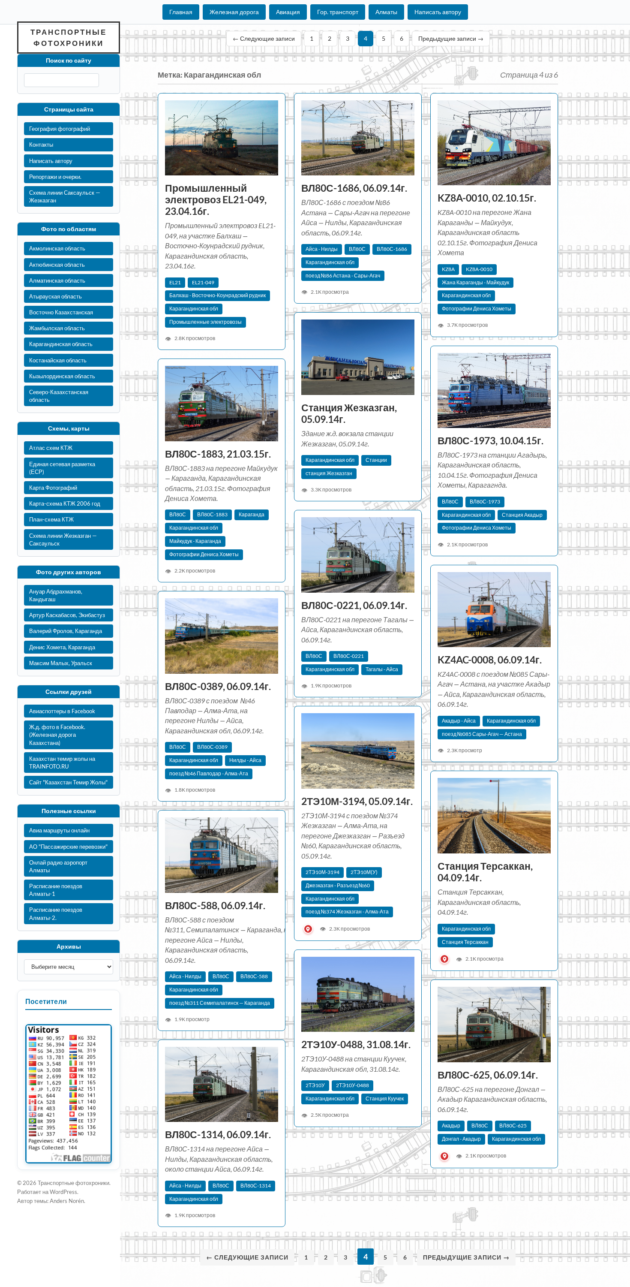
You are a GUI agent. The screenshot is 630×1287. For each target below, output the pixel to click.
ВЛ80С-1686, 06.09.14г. (354, 188)
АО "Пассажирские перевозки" (68, 846)
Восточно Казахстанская (61, 312)
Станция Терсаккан (465, 942)
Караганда (251, 514)
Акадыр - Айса (459, 720)
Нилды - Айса (245, 760)
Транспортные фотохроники (68, 37)
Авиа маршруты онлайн (59, 830)
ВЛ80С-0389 (212, 747)
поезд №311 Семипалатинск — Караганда (219, 1003)
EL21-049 (203, 282)
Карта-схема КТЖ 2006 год (64, 503)
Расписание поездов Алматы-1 (55, 890)
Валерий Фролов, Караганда (65, 630)
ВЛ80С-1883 (212, 514)
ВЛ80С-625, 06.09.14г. (489, 1075)
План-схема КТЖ (51, 519)
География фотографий (59, 128)
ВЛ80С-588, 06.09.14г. (215, 905)
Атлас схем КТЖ (50, 447)
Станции (376, 460)
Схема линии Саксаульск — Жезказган (64, 196)
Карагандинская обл (193, 308)
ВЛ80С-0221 (348, 656)
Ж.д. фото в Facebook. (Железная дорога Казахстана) (57, 734)
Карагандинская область (61, 344)
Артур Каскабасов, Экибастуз (67, 615)
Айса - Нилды (322, 249)
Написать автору (437, 11)
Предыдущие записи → (450, 38)
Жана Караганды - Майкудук (475, 282)
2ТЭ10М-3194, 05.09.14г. (357, 801)
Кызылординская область (62, 376)
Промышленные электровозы (205, 322)
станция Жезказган (329, 473)
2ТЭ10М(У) (364, 872)
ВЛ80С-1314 (255, 1185)
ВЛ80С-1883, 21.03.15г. (218, 454)
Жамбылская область (57, 328)
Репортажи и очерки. (55, 176)
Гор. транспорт (337, 11)
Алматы (386, 11)
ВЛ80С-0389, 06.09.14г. (218, 686)
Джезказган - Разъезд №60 (338, 885)
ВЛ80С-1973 (485, 501)
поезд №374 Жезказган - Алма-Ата (347, 911)
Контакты (41, 144)
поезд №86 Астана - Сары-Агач (343, 275)
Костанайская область (58, 360)
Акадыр (451, 1125)
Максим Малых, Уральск (60, 663)
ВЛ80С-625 (513, 1125)
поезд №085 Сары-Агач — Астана (482, 734)
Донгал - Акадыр (461, 1139)
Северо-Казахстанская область (58, 396)
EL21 (175, 282)
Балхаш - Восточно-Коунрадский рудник (217, 295)
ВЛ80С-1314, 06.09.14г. (218, 1134)
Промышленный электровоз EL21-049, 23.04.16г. (216, 199)
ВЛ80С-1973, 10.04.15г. (490, 440)
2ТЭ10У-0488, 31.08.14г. (356, 1044)
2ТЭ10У (315, 1085)
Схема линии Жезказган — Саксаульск (63, 539)
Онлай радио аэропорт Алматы (58, 866)
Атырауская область (55, 296)
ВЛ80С (357, 249)
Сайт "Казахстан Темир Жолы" (68, 782)
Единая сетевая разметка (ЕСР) (62, 468)
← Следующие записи (264, 38)
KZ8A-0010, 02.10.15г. (487, 198)
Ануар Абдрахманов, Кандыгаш (55, 595)
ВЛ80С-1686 (392, 249)
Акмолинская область (57, 248)
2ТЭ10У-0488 (352, 1085)
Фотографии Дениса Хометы (476, 308)
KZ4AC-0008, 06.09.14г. (490, 660)
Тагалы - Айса (382, 669)
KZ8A (448, 269)
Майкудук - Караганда (195, 541)
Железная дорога (234, 11)
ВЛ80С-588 (254, 976)
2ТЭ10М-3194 (322, 872)
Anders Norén (67, 1200)
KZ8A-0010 (479, 269)
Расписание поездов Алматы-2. (55, 913)
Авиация (288, 11)
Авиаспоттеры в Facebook (62, 711)
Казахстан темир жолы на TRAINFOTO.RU (62, 762)
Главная (180, 11)
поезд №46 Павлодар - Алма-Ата (208, 773)
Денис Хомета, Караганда (62, 647)
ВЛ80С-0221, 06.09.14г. (354, 605)
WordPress (63, 1191)
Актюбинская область (57, 264)
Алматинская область (57, 280)
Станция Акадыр (522, 515)
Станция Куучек (385, 1098)
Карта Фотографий (53, 487)
